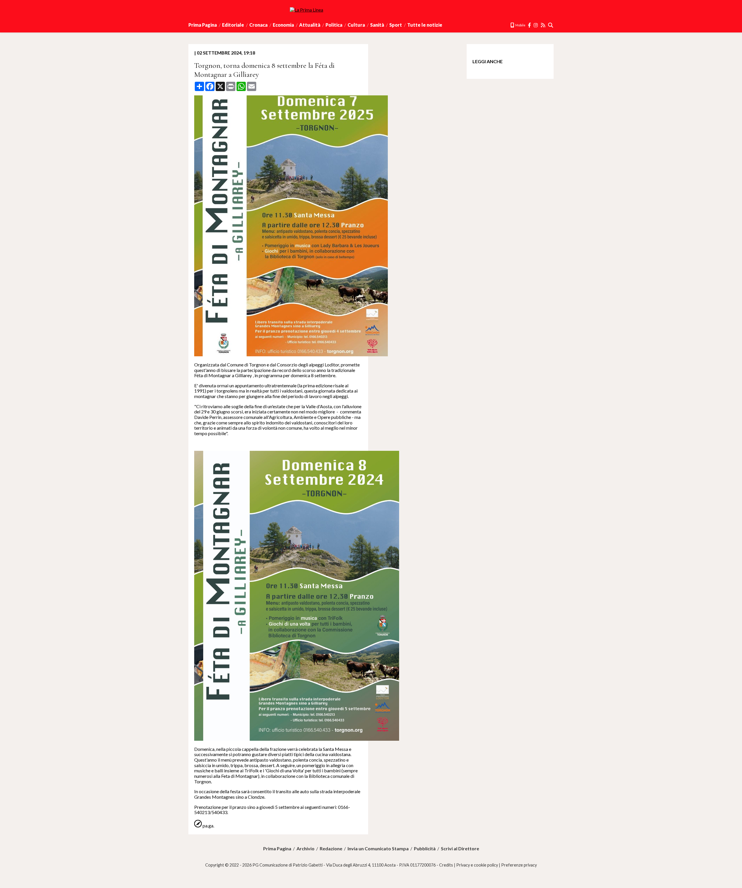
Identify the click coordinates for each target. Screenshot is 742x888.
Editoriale (233, 25)
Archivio (305, 848)
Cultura (356, 25)
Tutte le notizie (424, 25)
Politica (333, 25)
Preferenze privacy (519, 864)
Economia (283, 25)
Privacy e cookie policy (477, 864)
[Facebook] (529, 25)
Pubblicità (425, 848)
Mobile (520, 25)
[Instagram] (536, 25)
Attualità (309, 25)
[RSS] (543, 25)
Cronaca (258, 25)
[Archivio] (551, 25)
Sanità (377, 25)
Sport (395, 25)
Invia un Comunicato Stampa (378, 848)
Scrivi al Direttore (460, 848)
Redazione (331, 848)
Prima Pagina (202, 25)
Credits (446, 864)
